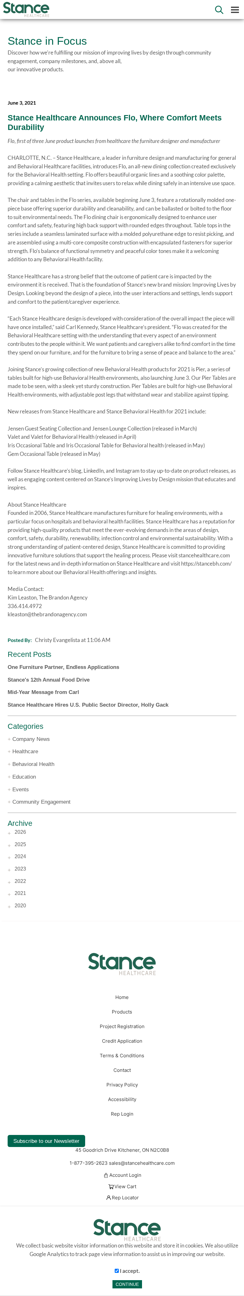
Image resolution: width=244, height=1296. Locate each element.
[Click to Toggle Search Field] (219, 10)
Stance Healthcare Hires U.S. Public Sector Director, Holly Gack (88, 705)
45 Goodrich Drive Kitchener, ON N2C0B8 (122, 1150)
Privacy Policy (122, 1085)
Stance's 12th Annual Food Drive (49, 680)
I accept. (129, 1270)
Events (20, 789)
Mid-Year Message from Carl (43, 692)
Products (122, 1012)
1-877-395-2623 (89, 1163)
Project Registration (122, 1026)
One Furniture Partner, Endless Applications (63, 667)
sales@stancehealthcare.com (142, 1163)
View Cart (125, 1186)
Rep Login (122, 1114)
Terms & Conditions (122, 1056)
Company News (31, 739)
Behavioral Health (33, 764)
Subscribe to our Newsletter (46, 1141)
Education (24, 777)
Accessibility (122, 1099)
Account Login (125, 1175)
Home (122, 997)
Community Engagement (41, 802)
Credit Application (122, 1041)
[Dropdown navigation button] (235, 9)
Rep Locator (125, 1198)
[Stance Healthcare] (122, 964)
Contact (122, 1070)
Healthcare (25, 751)
